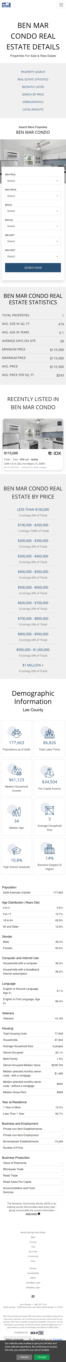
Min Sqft (10, 235)
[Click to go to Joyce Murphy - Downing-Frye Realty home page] (6, 4)
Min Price (10, 174)
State (33, 1237)
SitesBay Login (33, 1287)
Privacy (33, 1268)
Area (33, 1260)
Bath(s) (9, 219)
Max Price (10, 189)
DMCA (33, 1277)
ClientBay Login (33, 1282)
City (33, 1246)
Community (33, 1256)
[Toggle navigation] (61, 4)
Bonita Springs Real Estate (33, 1232)
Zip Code (33, 1251)
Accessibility (33, 1273)
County (33, 1241)
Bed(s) (8, 204)
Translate (57, 1339)
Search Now (33, 268)
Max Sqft (10, 250)
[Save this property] (60, 423)
